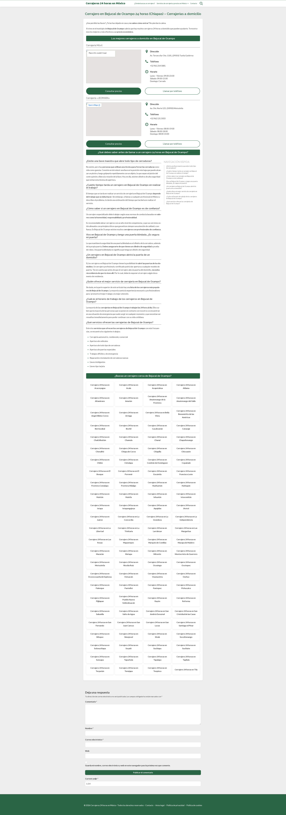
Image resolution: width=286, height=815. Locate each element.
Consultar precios (113, 91)
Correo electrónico (94, 739)
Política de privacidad (175, 805)
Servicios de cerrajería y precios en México (172, 3)
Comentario (91, 702)
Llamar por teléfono (172, 91)
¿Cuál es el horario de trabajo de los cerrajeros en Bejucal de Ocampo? (181, 197)
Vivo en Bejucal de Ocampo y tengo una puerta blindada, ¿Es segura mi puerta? (182, 182)
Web (87, 751)
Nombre (89, 728)
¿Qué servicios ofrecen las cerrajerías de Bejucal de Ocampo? (179, 202)
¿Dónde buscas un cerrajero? (144, 3)
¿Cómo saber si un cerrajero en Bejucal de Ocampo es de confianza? (180, 177)
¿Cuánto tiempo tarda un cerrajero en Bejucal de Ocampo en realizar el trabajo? (181, 172)
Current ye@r (91, 779)
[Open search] (201, 3)
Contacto (193, 3)
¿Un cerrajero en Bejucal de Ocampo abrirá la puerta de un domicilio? (181, 187)
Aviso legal (159, 805)
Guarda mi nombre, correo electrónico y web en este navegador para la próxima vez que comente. (127, 765)
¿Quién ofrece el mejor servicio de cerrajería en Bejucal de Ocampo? (181, 192)
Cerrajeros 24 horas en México (105, 3)
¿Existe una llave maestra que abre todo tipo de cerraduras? (181, 167)
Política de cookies (194, 805)
